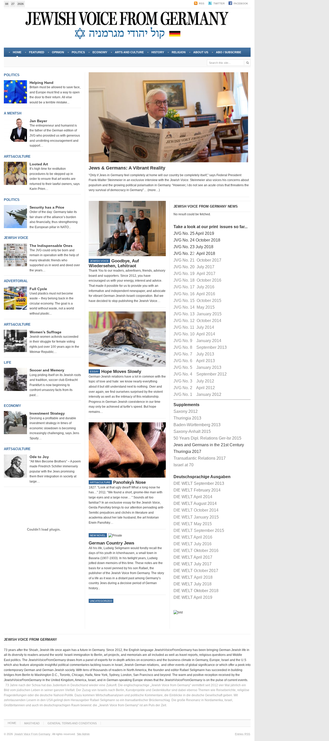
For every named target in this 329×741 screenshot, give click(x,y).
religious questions (212, 655)
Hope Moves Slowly (121, 371)
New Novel (98, 535)
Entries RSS (242, 734)
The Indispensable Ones (51, 246)
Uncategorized (101, 601)
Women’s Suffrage (45, 332)
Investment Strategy (47, 413)
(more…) (154, 190)
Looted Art (39, 164)
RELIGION (179, 52)
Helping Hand (41, 83)
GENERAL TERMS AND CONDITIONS (72, 723)
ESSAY (94, 371)
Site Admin (83, 734)
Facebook (241, 3)
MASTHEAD (32, 723)
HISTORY (157, 52)
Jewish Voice (16, 238)
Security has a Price (47, 207)
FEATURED (36, 52)
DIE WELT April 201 (191, 557)
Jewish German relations (141, 665)
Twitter (219, 3)
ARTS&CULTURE (17, 156)
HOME (12, 723)
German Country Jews (111, 543)
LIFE (7, 362)
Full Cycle (38, 289)
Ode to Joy (39, 457)
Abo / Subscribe (228, 52)
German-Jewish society (58, 670)
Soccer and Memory (47, 370)
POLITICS (78, 52)
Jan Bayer (38, 121)
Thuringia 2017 (187, 451)
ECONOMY (100, 52)
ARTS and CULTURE (129, 52)
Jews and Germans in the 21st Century (208, 445)
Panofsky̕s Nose (129, 482)
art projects (111, 655)
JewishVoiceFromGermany (173, 650)
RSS (201, 3)
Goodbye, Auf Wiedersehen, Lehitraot (114, 263)
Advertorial (16, 281)
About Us (198, 54)
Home (17, 52)
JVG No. (181, 260)
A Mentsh (12, 113)
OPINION (58, 52)
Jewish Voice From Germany (32, 734)
